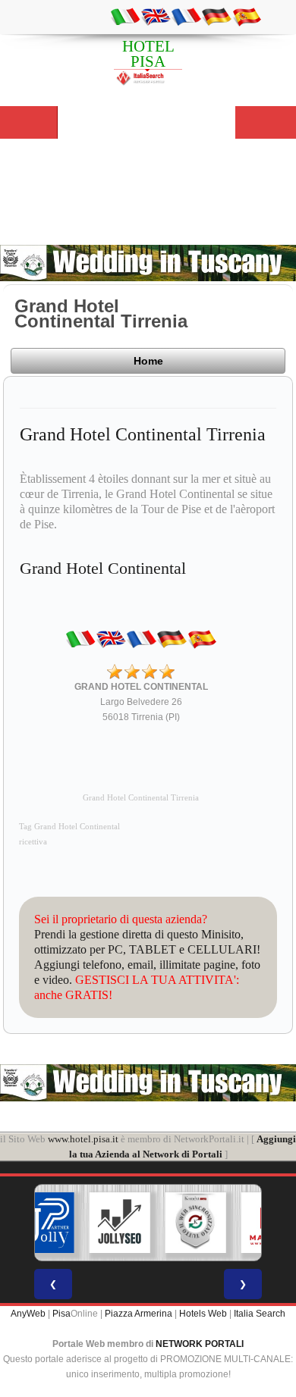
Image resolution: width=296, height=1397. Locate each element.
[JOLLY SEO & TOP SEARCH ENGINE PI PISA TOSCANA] (120, 1222)
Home (148, 361)
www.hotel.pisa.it (83, 1139)
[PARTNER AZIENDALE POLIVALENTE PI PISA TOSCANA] (44, 1222)
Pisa (61, 1313)
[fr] (186, 15)
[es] (246, 15)
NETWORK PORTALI (200, 1344)
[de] (216, 15)
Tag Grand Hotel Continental (69, 826)
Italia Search (259, 1313)
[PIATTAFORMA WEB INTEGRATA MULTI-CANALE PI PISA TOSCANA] (195, 1222)
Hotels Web (203, 1313)
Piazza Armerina (138, 1313)
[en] (155, 15)
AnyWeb (28, 1313)
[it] (125, 15)
